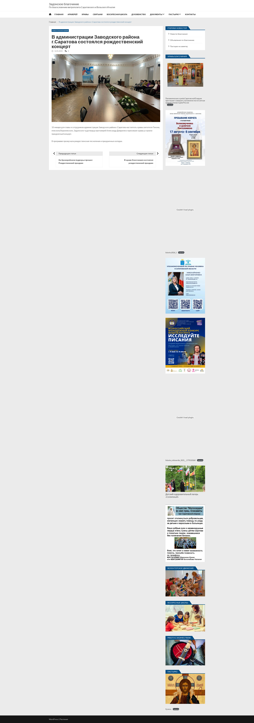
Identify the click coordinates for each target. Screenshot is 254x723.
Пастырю (174, 14)
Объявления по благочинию (182, 40)
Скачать (170, 105)
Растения (64, 719)
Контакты (190, 14)
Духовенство (138, 14)
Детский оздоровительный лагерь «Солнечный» (181, 495)
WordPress (53, 719)
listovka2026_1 (171, 252)
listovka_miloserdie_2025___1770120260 (180, 460)
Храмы (85, 14)
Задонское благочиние (64, 4)
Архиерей (72, 14)
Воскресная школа (117, 14)
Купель (168, 709)
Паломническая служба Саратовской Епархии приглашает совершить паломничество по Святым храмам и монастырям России (185, 100)
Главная (58, 14)
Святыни (98, 14)
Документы (156, 14)
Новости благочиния (60, 30)
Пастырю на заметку (179, 46)
